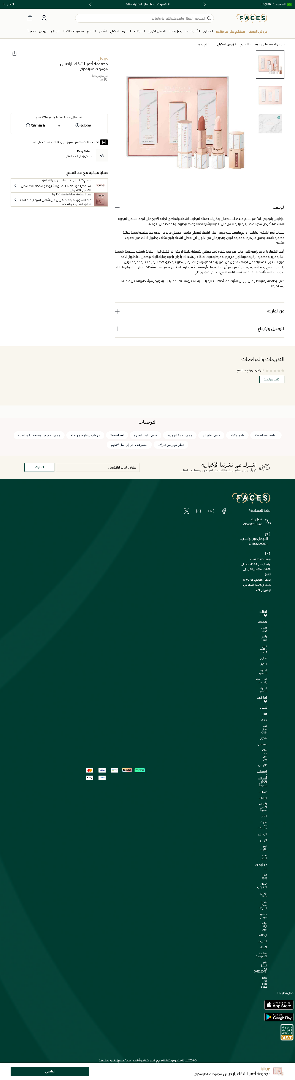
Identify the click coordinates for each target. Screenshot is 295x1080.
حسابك (263, 791)
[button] (282, 4)
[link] (139, 31)
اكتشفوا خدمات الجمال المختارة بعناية (147, 4)
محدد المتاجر (263, 857)
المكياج (263, 664)
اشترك (39, 467)
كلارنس (262, 765)
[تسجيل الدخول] (44, 18)
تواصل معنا (263, 894)
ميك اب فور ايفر (264, 754)
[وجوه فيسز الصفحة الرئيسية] (251, 18)
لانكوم (263, 738)
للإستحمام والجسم (261, 681)
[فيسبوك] (223, 511)
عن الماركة (275, 311)
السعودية (279, 4)
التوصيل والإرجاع (271, 328)
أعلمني (50, 1071)
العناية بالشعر (263, 690)
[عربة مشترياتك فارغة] (30, 18)
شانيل (263, 707)
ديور (264, 713)
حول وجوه (264, 876)
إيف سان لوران (264, 728)
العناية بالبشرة (263, 671)
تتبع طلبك (263, 848)
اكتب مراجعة (272, 379)
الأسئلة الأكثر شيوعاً (263, 807)
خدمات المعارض (262, 885)
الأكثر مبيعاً (264, 638)
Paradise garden (266, 435)
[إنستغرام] (198, 511)
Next (91, 4)
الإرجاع (263, 840)
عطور (263, 658)
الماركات (262, 621)
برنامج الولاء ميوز (264, 926)
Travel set (117, 435)
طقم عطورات (211, 435)
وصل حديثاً (264, 629)
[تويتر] (186, 511)
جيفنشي (262, 744)
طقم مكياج (237, 435)
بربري (264, 719)
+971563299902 (258, 543)
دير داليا (102, 59)
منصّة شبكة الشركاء (263, 905)
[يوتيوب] (211, 511)
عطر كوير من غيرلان (171, 445)
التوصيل (262, 834)
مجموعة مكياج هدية (179, 435)
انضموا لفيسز (263, 915)
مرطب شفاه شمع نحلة (85, 435)
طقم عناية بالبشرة (145, 435)
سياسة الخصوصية (261, 955)
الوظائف (262, 935)
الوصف (278, 207)
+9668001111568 (252, 524)
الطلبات (263, 798)
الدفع (264, 816)
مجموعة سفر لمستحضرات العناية (39, 435)
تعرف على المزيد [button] (39, 142)
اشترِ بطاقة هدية (263, 649)
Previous (204, 4)
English (266, 4)
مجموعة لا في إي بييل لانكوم (129, 445)
